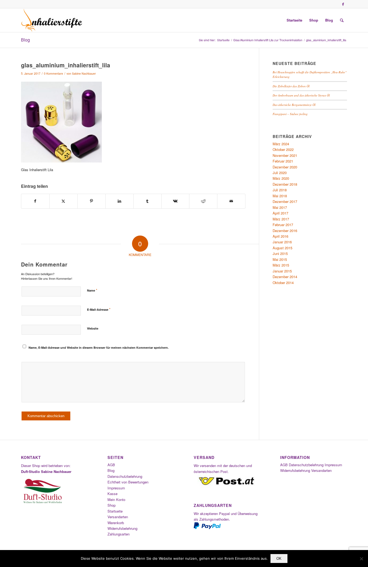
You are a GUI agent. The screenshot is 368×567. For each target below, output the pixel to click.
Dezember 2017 (285, 201)
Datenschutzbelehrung (124, 476)
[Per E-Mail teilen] (231, 201)
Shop (111, 505)
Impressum (116, 487)
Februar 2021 (283, 161)
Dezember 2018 (285, 184)
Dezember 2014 (285, 276)
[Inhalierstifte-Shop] (51, 20)
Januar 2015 (282, 271)
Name (92, 290)
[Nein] (361, 558)
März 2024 (281, 143)
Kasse (112, 493)
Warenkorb (115, 522)
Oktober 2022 (283, 149)
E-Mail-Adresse (98, 309)
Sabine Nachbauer (84, 73)
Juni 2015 (280, 253)
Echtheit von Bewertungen (127, 482)
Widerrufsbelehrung (122, 528)
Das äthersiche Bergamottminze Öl (294, 105)
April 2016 (280, 236)
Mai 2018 (280, 195)
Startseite (115, 511)
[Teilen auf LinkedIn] (119, 201)
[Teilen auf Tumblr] (147, 201)
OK (279, 558)
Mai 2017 (280, 207)
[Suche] (341, 20)
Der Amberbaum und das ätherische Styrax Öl (301, 95)
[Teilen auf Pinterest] (91, 201)
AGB (111, 464)
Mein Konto (116, 499)
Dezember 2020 (285, 167)
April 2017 (280, 213)
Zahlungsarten (118, 534)
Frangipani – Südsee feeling (290, 114)
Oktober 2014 (283, 282)
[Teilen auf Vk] (175, 201)
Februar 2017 (283, 224)
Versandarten (117, 516)
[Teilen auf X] (63, 201)
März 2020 (281, 178)
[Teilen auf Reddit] (203, 201)
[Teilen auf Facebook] (35, 201)
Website (92, 328)
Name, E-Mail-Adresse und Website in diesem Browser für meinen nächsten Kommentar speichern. (99, 347)
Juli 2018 (280, 189)
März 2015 (281, 265)
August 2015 (282, 247)
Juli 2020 (280, 172)
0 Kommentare (53, 73)
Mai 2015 (280, 259)
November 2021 (285, 155)
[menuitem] (294, 20)
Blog (25, 40)
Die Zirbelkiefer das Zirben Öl (291, 86)
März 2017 (281, 219)
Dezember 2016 (285, 230)
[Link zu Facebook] (343, 4)
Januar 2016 (282, 241)
